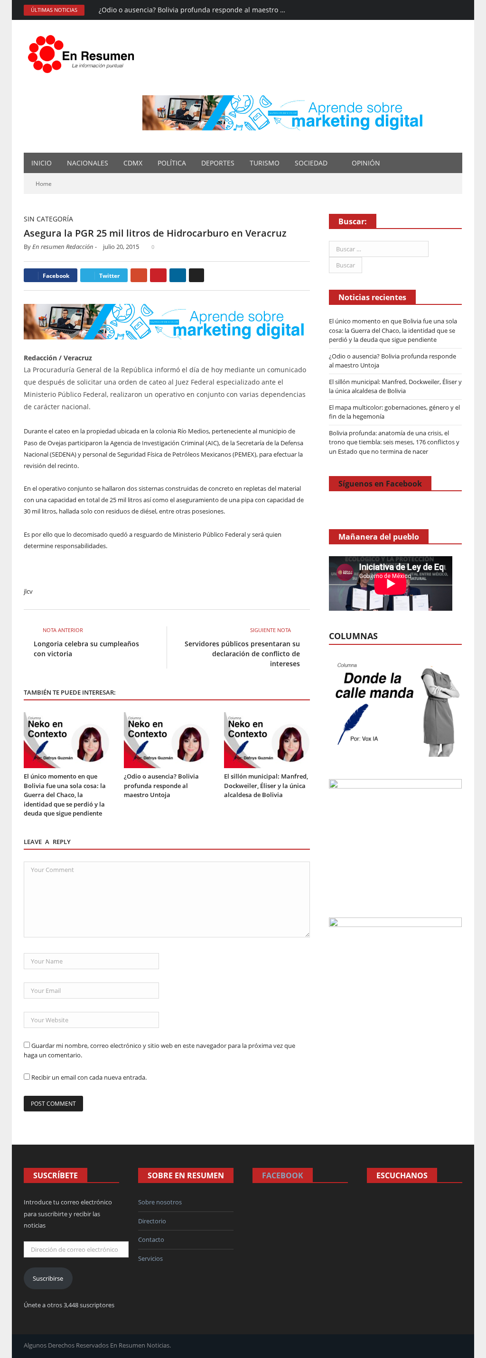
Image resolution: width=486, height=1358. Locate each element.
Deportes (217, 162)
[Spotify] (430, 10)
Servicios (150, 1258)
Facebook (282, 1175)
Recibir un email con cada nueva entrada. (89, 1077)
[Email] (196, 275)
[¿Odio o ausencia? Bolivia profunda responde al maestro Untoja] (167, 740)
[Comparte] (417, 10)
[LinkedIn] (177, 275)
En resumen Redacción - (64, 246)
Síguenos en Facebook (380, 483)
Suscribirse (48, 1278)
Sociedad (311, 162)
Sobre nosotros (160, 1202)
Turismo (265, 162)
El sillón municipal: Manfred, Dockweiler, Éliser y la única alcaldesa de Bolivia (266, 785)
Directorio (152, 1221)
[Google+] (139, 275)
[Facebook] (391, 10)
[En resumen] (84, 52)
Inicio (41, 162)
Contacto (151, 1239)
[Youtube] (455, 10)
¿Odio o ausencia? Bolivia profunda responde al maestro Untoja (196, 10)
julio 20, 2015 (121, 246)
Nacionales (87, 162)
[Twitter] (443, 10)
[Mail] (404, 10)
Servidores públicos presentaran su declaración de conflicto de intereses (242, 653)
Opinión (366, 162)
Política (172, 162)
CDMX (132, 162)
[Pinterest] (158, 275)
